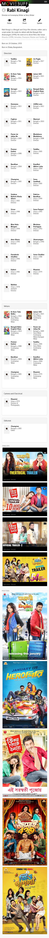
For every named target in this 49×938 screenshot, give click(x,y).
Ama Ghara (15, 239)
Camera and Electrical (13, 393)
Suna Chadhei (38, 254)
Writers (7, 306)
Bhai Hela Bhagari (14, 225)
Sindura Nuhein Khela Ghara (16, 196)
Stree (13, 209)
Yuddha (36, 149)
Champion (15, 179)
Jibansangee (38, 239)
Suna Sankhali (36, 180)
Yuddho (14, 59)
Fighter (14, 119)
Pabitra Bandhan (36, 195)
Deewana (14, 104)
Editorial (7, 420)
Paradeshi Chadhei (15, 255)
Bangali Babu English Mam (38, 90)
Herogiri (14, 89)
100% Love (37, 104)
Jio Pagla (36, 59)
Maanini (36, 269)
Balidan (14, 284)
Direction (8, 53)
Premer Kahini (14, 150)
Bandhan (14, 164)
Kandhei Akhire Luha (38, 165)
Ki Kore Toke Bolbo (16, 75)
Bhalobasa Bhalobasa (37, 135)
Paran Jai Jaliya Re (14, 135)
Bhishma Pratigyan (37, 225)
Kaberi (13, 269)
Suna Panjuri (38, 209)
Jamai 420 (37, 74)
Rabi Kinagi (18, 10)
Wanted (36, 119)
